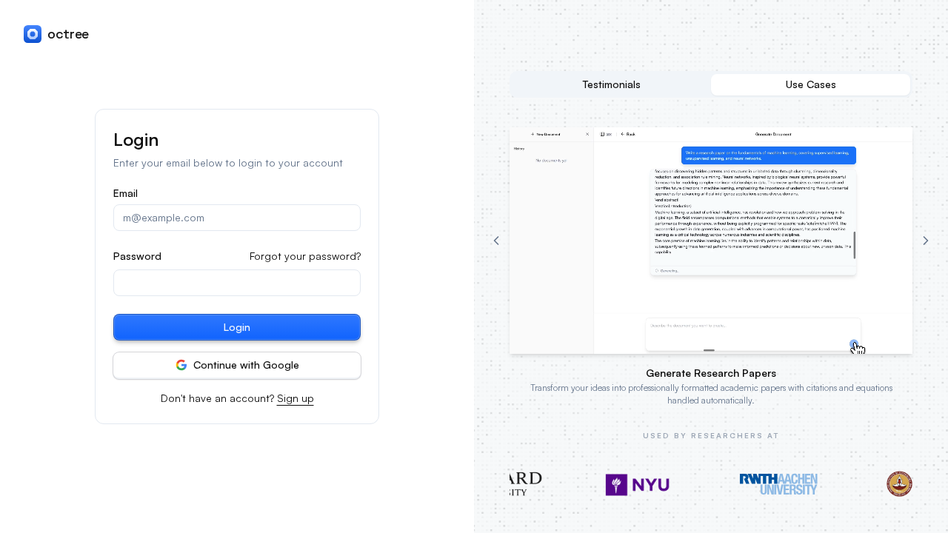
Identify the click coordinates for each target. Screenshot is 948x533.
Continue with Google (246, 364)
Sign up (295, 398)
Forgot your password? (305, 255)
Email (125, 193)
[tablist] (711, 84)
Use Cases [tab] (811, 84)
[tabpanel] (711, 266)
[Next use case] (925, 240)
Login (237, 327)
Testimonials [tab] (612, 84)
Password (137, 256)
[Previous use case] (496, 240)
